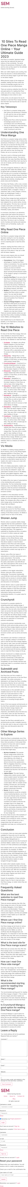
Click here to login (19, 1129)
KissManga (7, 416)
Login (17, 1157)
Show (1, 1116)
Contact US (20, 1096)
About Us (12, 1096)
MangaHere (7, 406)
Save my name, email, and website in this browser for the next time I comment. (13, 1080)
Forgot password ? (15, 1119)
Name (3, 1059)
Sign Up (17, 1126)
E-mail (2, 1138)
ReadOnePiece (8, 425)
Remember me (5, 1119)
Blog (14, 1099)
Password (3, 1110)
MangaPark (7, 386)
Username (3, 1132)
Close (1, 1186)
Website (3, 1071)
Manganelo (7, 371)
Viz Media (7, 342)
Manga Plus (7, 356)
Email (3, 1065)
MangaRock (7, 395)
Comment (4, 1039)
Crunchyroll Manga (9, 363)
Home (5, 1096)
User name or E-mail (6, 1172)
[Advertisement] (14, 25)
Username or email (5, 1104)
